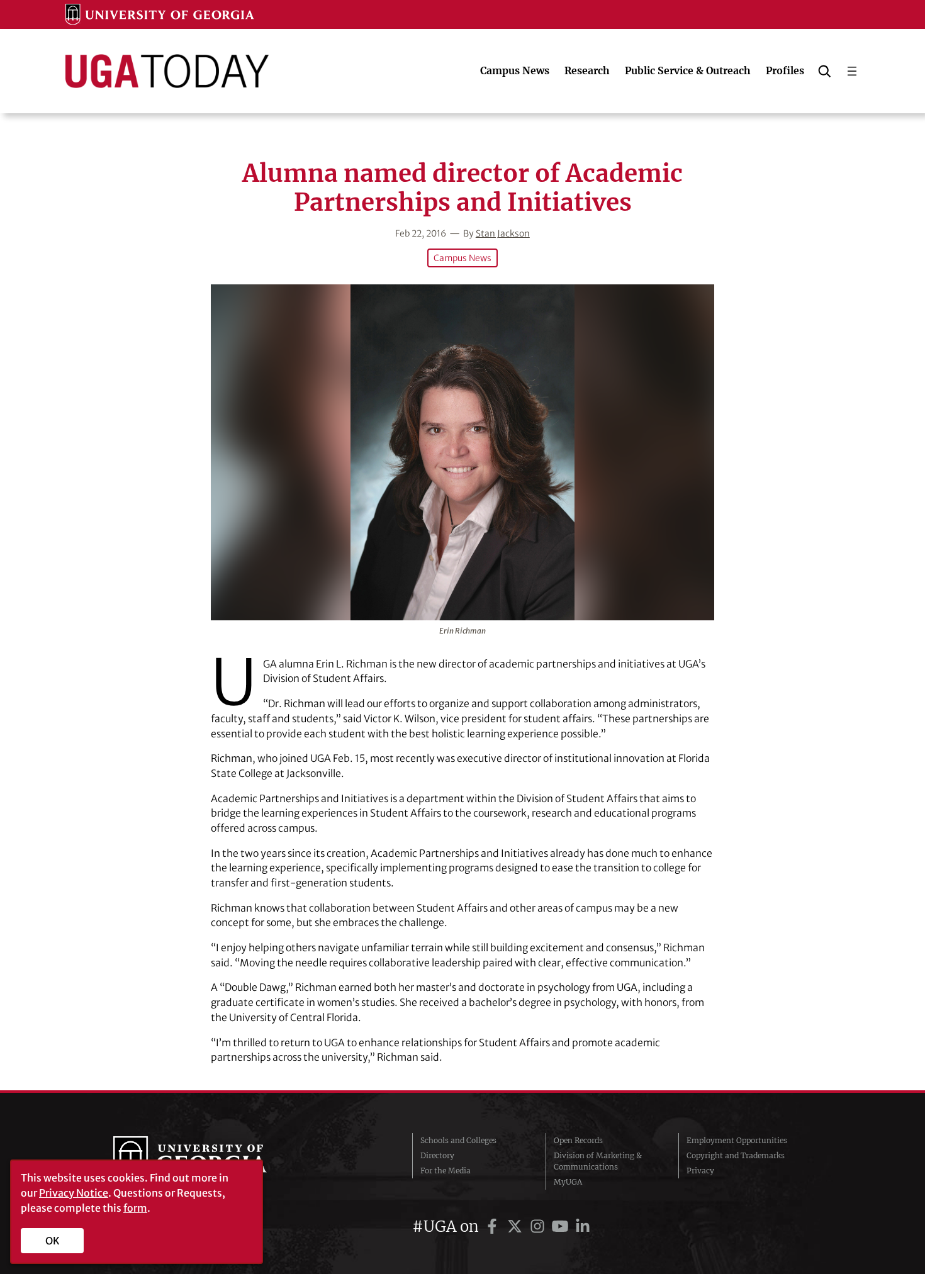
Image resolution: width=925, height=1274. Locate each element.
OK (52, 1240)
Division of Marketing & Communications (598, 1161)
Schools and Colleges (458, 1140)
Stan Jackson (503, 233)
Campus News (462, 258)
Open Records (578, 1140)
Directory (437, 1155)
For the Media (445, 1170)
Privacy (700, 1170)
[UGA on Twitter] (516, 1226)
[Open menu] (852, 71)
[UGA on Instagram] (539, 1226)
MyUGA (568, 1182)
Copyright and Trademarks (736, 1155)
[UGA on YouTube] (562, 1226)
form (135, 1208)
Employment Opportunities (737, 1140)
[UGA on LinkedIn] (582, 1226)
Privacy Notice (73, 1193)
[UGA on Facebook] (494, 1226)
